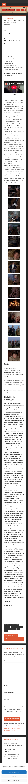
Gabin (17, 624)
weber (18, 629)
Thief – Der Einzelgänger (11, 636)
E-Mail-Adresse (9, 692)
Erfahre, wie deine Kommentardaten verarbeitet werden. (13, 728)
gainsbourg (7, 627)
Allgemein (6, 22)
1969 (8, 624)
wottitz (6, 631)
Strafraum (13, 629)
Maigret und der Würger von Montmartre (11, 639)
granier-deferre (15, 627)
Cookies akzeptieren (14, 772)
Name (6, 685)
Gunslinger (18, 20)
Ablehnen (14, 776)
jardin (21, 627)
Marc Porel (7, 629)
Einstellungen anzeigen (14, 780)
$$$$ (5, 624)
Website (6, 700)
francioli (12, 624)
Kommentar (8, 661)
